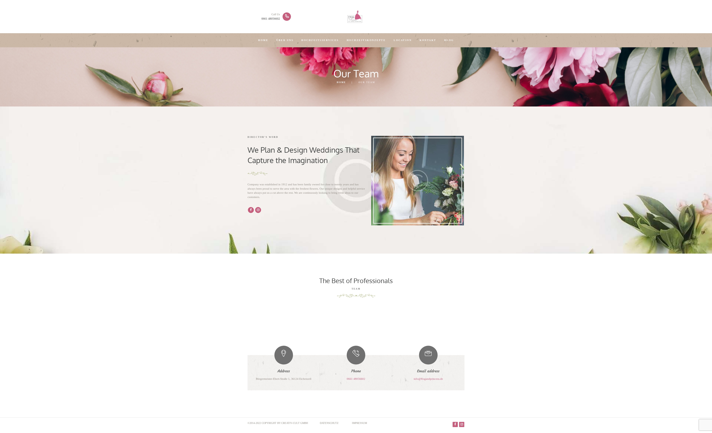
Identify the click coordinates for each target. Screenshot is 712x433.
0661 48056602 (270, 18)
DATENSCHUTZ (329, 423)
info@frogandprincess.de (428, 378)
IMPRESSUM (359, 423)
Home (341, 82)
